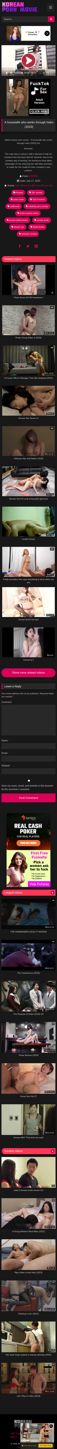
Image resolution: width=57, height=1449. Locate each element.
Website (5, 765)
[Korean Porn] (23, 7)
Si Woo (37, 185)
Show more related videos (28, 672)
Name (5, 740)
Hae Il (18, 185)
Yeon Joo (48, 185)
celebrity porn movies (38, 206)
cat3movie (15, 206)
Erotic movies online (29, 213)
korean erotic (43, 220)
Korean (19, 192)
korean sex (19, 227)
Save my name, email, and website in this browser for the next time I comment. (27, 787)
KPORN (33, 176)
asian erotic (18, 199)
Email (5, 753)
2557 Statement (18, 1433)
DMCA (13, 1437)
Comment (6, 702)
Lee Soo (27, 185)
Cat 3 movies (39, 199)
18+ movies (37, 192)
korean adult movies (18, 220)
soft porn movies (29, 234)
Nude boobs (38, 227)
